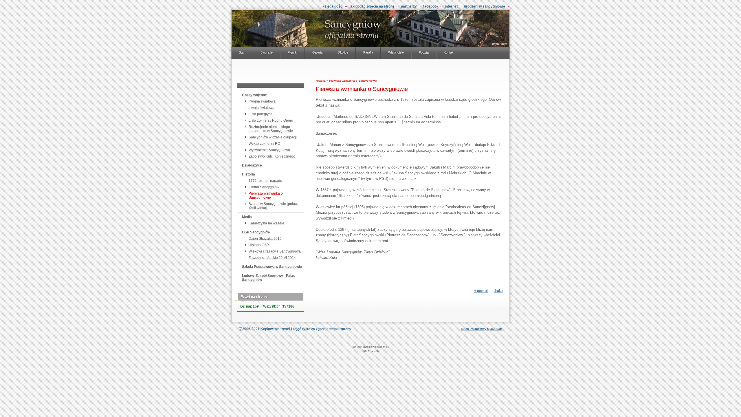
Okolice (343, 52)
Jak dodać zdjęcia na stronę (372, 6)
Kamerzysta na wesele (266, 223)
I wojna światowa (262, 101)
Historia (248, 174)
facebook (431, 6)
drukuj (499, 291)
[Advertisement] (270, 72)
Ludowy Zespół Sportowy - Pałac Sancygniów (268, 278)
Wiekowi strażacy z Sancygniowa (275, 251)
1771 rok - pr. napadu (265, 181)
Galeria (317, 52)
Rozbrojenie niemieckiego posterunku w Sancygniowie (271, 129)
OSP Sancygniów (256, 232)
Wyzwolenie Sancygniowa (269, 150)
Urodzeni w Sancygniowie (484, 6)
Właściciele (396, 52)
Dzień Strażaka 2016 (265, 239)
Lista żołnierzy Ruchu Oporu (271, 120)
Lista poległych (260, 114)
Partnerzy (409, 6)
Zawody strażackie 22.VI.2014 (272, 258)
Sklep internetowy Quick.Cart (481, 328)
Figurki (292, 52)
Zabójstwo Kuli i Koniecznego (272, 156)
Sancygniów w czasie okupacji (273, 137)
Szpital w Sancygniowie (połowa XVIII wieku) (274, 206)
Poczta (424, 52)
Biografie (267, 52)
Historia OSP (259, 245)
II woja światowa (261, 108)
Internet (451, 6)
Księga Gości (332, 6)
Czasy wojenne (254, 95)
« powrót (481, 291)
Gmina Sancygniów (264, 187)
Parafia (368, 52)
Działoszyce (252, 165)
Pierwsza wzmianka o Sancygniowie (266, 195)
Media (247, 217)
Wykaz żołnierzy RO (264, 144)
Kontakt (449, 52)
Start (242, 52)
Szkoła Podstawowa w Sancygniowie (272, 267)
